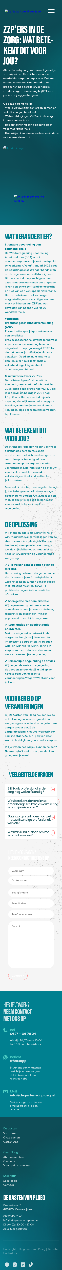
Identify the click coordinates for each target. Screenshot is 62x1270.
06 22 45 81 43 (12, 1216)
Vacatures (9, 1133)
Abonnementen (13, 1157)
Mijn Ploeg (10, 1180)
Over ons (9, 1161)
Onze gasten (11, 1137)
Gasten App (10, 1142)
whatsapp (18, 1060)
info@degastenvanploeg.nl (32, 1095)
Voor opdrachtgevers (16, 1165)
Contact (8, 1185)
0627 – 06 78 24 (23, 1033)
